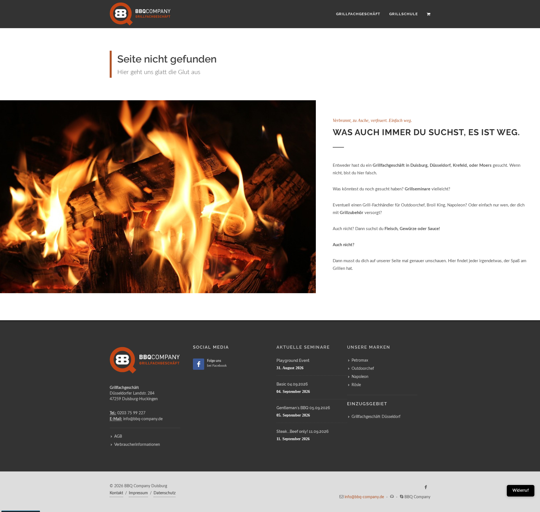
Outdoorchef (363, 369)
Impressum (138, 493)
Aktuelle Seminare (303, 347)
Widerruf (520, 491)
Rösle (356, 385)
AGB (118, 436)
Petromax (360, 360)
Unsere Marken (368, 347)
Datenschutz (165, 493)
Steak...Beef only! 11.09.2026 (302, 431)
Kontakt (116, 493)
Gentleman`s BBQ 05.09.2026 (303, 408)
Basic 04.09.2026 (292, 384)
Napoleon (360, 377)
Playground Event (292, 360)
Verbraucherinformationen (137, 445)
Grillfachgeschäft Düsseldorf (376, 417)
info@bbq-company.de (364, 497)
